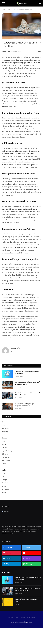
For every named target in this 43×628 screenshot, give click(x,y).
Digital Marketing (7, 451)
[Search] (40, 3)
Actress (4, 444)
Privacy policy (13, 617)
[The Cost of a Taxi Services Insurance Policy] (7, 602)
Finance (4, 467)
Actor (3, 441)
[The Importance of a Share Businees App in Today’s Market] (7, 374)
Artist (3, 425)
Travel (4, 493)
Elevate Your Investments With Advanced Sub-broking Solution (27, 394)
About (23, 617)
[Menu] (3, 3)
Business (4, 435)
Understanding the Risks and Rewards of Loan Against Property (27, 383)
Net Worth (5, 483)
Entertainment (6, 457)
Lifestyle (4, 480)
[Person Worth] (21, 3)
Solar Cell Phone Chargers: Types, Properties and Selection (25, 405)
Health (4, 470)
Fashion (4, 464)
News (39, 52)
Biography (5, 432)
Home (4, 473)
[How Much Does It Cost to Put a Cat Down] (21, 26)
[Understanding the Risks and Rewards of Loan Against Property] (7, 385)
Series (4, 486)
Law (3, 476)
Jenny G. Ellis (6, 52)
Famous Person (6, 460)
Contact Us (31, 617)
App (3, 422)
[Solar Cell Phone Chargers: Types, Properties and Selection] (7, 406)
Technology (5, 489)
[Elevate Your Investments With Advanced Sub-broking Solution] (7, 395)
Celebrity (4, 438)
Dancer (4, 448)
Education (5, 454)
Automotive (5, 428)
